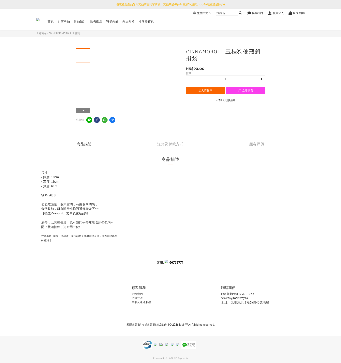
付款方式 (137, 298)
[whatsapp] (105, 120)
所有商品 (64, 21)
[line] (89, 120)
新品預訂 (80, 21)
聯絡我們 (137, 293)
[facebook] (97, 120)
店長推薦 (96, 21)
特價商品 (112, 21)
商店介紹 (128, 21)
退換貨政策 (146, 324)
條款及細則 (161, 324)
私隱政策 (132, 324)
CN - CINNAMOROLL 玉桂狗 (64, 33)
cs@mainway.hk (238, 298)
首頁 (51, 21)
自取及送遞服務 (141, 302)
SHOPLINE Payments (177, 358)
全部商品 (41, 33)
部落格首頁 (146, 21)
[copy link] (112, 120)
